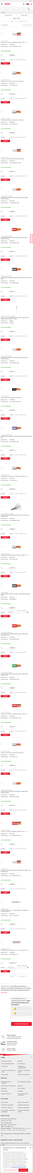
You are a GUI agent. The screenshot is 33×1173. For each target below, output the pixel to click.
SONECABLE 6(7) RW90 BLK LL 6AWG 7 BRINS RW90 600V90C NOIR (15, 594)
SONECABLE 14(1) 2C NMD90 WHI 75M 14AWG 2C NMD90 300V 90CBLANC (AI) (16, 871)
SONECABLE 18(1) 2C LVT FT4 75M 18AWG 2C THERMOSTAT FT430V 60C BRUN (15, 911)
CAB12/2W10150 (5, 396)
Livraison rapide (11, 1048)
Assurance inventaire (7, 1105)
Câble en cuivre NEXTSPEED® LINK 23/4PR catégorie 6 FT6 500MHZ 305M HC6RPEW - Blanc (15, 318)
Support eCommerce (24, 1074)
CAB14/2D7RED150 (5, 830)
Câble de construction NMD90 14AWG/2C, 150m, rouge (14, 831)
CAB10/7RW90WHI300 (6, 790)
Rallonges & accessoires (23, 990)
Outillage (20, 1091)
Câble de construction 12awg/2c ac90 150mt (12, 81)
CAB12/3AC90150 (5, 751)
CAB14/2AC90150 (5, 118)
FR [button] (30, 1)
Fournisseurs (21, 1063)
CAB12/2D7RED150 (5, 712)
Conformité (4, 1066)
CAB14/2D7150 (4, 41)
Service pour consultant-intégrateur (8, 1110)
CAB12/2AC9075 (5, 475)
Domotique (4, 1091)
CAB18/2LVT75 (4, 909)
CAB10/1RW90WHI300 (6, 356)
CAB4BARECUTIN (5, 949)
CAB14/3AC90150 (5, 553)
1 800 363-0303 (16, 1128)
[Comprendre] (8, 612)
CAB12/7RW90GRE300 (6, 672)
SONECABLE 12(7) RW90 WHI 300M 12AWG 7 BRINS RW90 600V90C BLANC (14, 198)
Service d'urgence (11, 1035)
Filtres (8, 15)
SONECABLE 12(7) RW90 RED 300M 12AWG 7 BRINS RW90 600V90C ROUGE (14, 634)
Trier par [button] (24, 15)
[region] (16, 1159)
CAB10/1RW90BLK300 (6, 276)
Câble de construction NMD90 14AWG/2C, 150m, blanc (14, 42)
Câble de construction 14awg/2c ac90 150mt (12, 120)
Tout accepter (23, 1170)
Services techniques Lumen (23, 1110)
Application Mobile (23, 1102)
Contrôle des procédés (24, 1081)
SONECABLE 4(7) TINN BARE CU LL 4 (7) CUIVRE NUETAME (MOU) (16, 950)
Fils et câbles (21, 1088)
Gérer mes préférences (10, 1170)
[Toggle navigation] (2, 4)
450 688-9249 (8, 1123)
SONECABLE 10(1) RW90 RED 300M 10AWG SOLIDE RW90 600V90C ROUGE (14, 238)
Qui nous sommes (6, 1061)
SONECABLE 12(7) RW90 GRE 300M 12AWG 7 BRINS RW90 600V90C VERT (14, 674)
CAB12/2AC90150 (5, 80)
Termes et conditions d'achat (24, 1071)
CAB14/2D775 (4, 869)
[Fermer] (30, 1147)
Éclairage (3, 1088)
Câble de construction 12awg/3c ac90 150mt (12, 752)
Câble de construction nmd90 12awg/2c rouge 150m (14, 714)
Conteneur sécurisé (7, 1107)
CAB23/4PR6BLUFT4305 (7, 513)
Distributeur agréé (12, 1041)
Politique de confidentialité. (18, 1167)
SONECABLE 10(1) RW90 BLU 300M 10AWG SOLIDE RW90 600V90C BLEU (16, 437)
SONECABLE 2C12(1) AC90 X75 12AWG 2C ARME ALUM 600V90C (16, 476)
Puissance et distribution (8, 1086)
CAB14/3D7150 (4, 157)
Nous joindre (5, 1074)
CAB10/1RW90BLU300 (6, 435)
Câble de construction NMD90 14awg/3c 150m (12, 158)
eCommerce (4, 1102)
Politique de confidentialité (22, 1067)
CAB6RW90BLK (4, 592)
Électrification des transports (23, 1094)
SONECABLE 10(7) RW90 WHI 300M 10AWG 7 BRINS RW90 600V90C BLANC (14, 792)
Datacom (20, 1086)
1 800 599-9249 (11, 1124)
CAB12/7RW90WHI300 (6, 196)
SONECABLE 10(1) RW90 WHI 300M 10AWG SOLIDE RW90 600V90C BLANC (14, 358)
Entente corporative (23, 1107)
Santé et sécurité (6, 1093)
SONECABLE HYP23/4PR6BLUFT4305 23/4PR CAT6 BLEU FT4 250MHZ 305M (15, 515)
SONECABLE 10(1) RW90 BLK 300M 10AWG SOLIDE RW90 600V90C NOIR (16, 278)
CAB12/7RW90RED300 (6, 632)
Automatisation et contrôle (6, 1082)
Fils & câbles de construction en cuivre (16, 988)
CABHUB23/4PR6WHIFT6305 (8, 316)
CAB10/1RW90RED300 (6, 236)
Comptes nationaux (23, 1105)
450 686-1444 (9, 1126)
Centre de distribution (7, 1063)
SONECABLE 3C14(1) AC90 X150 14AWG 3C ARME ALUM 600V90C (16, 555)
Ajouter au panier (5, 63)
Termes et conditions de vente (8, 1071)
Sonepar (20, 1061)
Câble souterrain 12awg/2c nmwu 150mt (11, 397)
